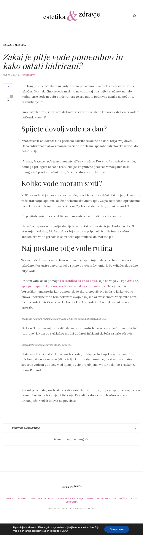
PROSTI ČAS (120, 498)
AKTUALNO (72, 502)
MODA (134, 498)
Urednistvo (28, 75)
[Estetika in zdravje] (71, 16)
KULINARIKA (103, 498)
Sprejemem (116, 529)
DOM (90, 498)
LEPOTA (22, 498)
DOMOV (9, 498)
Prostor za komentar (26, 428)
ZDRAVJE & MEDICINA (14, 45)
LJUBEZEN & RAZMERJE (70, 498)
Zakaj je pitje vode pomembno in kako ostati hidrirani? (63, 61)
